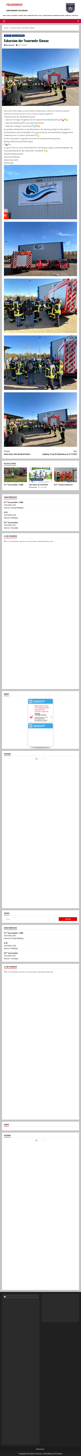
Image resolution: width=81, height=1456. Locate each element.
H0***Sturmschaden (11, 522)
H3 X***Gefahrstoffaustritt (63, 485)
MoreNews (48, 1454)
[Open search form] (78, 21)
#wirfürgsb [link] (9, 163)
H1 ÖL (6, 512)
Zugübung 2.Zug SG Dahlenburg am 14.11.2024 (59, 452)
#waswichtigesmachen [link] (13, 154)
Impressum (40, 1449)
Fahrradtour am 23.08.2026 (38, 485)
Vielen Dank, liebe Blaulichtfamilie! (17, 452)
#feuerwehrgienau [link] (12, 157)
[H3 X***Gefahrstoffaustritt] (65, 474)
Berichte (7, 35)
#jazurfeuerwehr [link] (11, 160)
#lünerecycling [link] (50, 129)
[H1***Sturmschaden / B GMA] (15, 474)
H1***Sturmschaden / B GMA (13, 485)
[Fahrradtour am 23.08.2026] (40, 474)
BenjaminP (10, 45)
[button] (4, 21)
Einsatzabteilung (18, 35)
